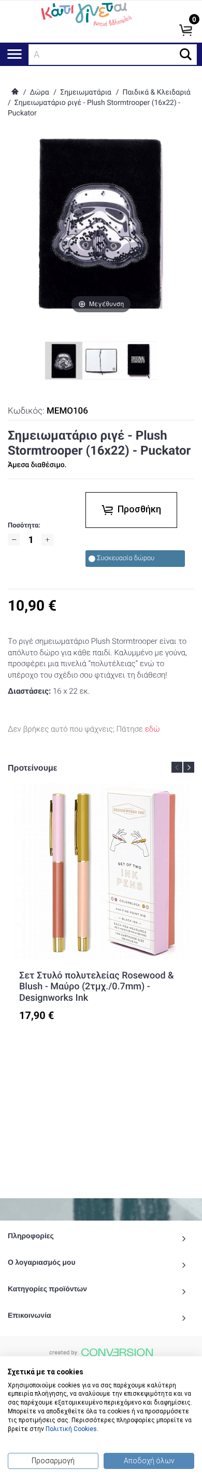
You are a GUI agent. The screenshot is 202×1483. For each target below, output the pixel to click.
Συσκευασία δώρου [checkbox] (125, 558)
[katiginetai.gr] (85, 13)
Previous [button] (176, 767)
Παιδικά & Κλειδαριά (156, 92)
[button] (186, 54)
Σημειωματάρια (85, 92)
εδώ (152, 729)
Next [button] (188, 767)
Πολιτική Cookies (71, 1429)
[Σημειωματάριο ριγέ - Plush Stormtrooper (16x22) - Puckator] (101, 360)
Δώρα (39, 92)
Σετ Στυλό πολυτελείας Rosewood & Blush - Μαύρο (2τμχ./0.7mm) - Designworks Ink (96, 986)
